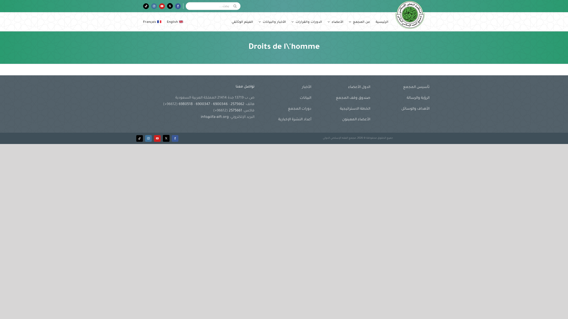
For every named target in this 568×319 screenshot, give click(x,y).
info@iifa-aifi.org (215, 117)
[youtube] (157, 138)
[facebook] (175, 138)
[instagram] (148, 138)
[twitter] (166, 138)
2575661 (235, 111)
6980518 (186, 104)
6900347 (203, 104)
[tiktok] (139, 138)
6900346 (220, 104)
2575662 (237, 104)
